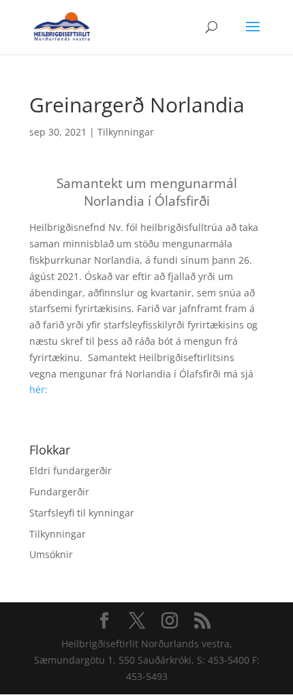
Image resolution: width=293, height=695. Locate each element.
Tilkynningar (125, 131)
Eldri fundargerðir (70, 470)
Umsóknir (51, 554)
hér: (38, 389)
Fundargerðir (59, 491)
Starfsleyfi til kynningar (81, 512)
